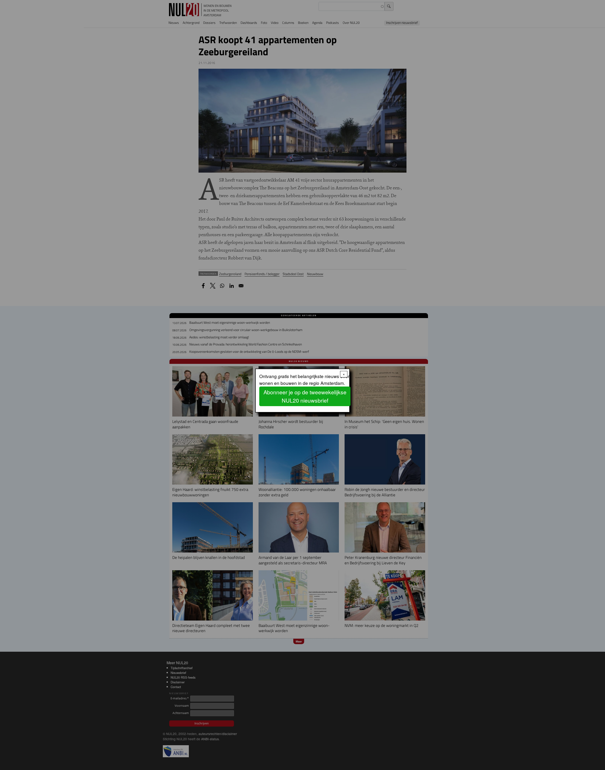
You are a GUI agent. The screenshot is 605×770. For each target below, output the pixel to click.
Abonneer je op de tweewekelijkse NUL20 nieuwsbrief (305, 396)
